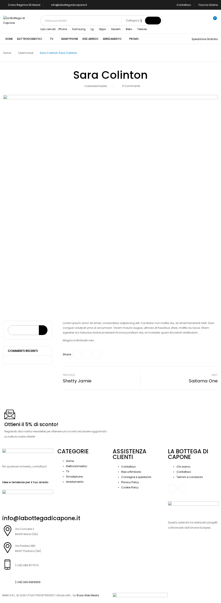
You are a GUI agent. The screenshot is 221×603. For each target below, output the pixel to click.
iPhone (62, 29)
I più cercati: (48, 29)
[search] (153, 20)
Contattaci (184, 5)
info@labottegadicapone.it (69, 5)
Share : (68, 354)
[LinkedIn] (97, 354)
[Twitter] (87, 354)
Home (7, 53)
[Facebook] (77, 354)
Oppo (102, 29)
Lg (92, 29)
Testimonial (25, 53)
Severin (116, 29)
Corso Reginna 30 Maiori (24, 5)
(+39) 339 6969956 (28, 582)
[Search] (43, 330)
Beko (129, 29)
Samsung (78, 29)
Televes (142, 29)
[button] (213, 21)
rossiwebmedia (96, 86)
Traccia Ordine (208, 5)
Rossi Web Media (88, 595)
